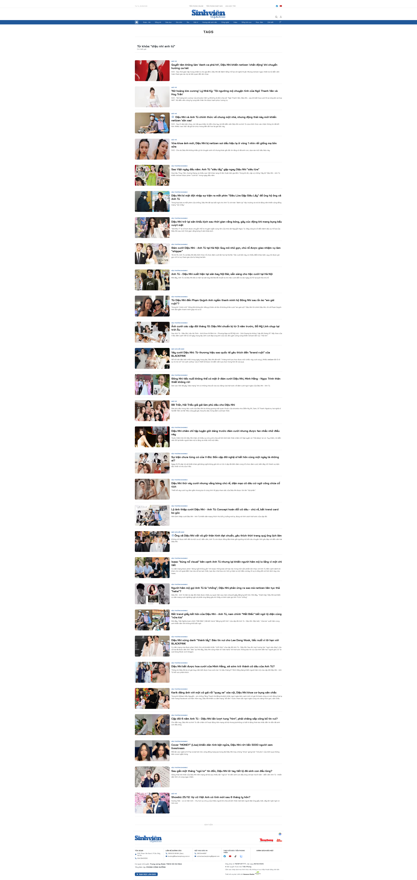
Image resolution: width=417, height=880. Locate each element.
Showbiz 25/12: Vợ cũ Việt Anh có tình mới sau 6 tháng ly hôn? (210, 797)
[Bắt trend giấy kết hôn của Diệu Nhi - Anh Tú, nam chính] (152, 620)
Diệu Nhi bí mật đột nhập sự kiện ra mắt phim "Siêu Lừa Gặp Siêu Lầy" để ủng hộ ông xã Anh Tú (226, 197)
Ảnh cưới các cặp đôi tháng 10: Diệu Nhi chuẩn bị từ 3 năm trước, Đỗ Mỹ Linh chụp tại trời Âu (225, 328)
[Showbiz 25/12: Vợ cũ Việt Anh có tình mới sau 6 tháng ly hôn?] (152, 803)
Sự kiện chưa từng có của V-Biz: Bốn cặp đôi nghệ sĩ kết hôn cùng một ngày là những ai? (225, 458)
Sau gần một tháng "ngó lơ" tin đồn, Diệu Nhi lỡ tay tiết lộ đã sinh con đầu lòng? (221, 771)
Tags (208, 32)
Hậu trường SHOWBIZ (179, 166)
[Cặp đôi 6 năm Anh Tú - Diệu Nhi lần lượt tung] (152, 724)
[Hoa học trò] (279, 831)
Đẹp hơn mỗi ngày (177, 349)
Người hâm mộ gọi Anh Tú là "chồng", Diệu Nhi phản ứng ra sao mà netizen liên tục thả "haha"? (225, 589)
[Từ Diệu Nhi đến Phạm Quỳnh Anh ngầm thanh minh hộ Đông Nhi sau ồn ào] (152, 306)
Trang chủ (136, 22)
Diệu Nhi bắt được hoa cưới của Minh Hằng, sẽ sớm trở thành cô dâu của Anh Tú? (223, 666)
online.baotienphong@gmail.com (208, 847)
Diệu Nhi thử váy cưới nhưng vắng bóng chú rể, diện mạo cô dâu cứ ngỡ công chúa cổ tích (225, 485)
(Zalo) (181, 844)
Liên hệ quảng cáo (173, 841)
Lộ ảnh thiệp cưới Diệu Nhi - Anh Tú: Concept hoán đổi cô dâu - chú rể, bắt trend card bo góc (225, 511)
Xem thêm (280, 22)
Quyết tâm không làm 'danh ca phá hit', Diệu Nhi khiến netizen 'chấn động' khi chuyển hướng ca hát (224, 66)
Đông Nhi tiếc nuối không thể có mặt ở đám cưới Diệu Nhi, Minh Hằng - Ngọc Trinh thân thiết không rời (225, 380)
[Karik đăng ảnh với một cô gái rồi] (152, 698)
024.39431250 (142, 849)
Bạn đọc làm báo (147, 865)
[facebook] (277, 6)
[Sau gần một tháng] (152, 776)
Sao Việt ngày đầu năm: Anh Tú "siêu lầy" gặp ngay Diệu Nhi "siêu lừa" (215, 169)
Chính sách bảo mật (265, 841)
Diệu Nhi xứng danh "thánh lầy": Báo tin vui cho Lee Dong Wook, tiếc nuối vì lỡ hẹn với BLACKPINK (225, 642)
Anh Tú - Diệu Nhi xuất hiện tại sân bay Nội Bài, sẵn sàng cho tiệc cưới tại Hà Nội (222, 274)
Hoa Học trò (230, 6)
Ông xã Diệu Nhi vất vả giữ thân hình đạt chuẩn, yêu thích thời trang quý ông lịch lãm (228, 535)
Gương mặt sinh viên (209, 22)
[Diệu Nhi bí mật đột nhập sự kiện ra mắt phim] (152, 201)
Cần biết (270, 22)
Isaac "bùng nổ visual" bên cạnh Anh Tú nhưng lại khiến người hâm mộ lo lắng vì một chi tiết (226, 563)
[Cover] (152, 750)
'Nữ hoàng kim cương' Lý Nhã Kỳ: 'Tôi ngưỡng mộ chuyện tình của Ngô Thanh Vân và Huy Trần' (224, 92)
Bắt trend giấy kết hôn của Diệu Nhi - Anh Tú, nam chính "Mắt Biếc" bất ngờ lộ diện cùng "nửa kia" (226, 615)
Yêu (188, 22)
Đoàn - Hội (147, 22)
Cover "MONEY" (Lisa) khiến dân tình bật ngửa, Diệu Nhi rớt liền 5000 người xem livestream (222, 746)
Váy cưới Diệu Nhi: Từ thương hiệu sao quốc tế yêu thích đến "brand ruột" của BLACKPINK (220, 354)
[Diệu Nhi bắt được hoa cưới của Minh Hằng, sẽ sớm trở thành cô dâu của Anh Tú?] (152, 672)
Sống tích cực (247, 22)
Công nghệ (225, 22)
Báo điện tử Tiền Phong (208, 14)
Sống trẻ (158, 22)
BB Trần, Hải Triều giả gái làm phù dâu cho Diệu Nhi (203, 404)
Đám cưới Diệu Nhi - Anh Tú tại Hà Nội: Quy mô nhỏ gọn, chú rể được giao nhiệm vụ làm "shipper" (226, 249)
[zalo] (242, 847)
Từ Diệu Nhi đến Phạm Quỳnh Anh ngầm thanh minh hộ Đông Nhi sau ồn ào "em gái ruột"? (222, 301)
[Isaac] (152, 567)
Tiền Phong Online (196, 6)
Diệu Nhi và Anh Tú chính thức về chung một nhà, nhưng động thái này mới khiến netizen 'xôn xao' (223, 118)
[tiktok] (236, 846)
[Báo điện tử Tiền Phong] (266, 831)
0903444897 (201, 844)
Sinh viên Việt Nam (148, 829)
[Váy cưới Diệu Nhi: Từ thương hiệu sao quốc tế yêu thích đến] (152, 358)
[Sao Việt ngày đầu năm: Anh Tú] (152, 175)
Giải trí (196, 22)
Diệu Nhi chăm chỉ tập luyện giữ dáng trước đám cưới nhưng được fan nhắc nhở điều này (225, 432)
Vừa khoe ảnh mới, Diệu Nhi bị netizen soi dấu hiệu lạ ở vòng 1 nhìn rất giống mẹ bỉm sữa (224, 145)
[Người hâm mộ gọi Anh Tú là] (152, 593)
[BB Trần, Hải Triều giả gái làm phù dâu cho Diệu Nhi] (152, 410)
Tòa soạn (139, 841)
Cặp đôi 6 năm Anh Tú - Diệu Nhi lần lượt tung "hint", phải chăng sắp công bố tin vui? (224, 718)
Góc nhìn (179, 22)
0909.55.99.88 (173, 844)
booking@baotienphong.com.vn (179, 847)
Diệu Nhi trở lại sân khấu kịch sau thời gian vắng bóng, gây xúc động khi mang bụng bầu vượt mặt (226, 223)
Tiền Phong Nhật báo (214, 6)
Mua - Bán (259, 22)
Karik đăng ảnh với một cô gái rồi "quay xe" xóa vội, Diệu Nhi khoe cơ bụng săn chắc (224, 692)
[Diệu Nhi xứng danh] (152, 646)
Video (235, 22)
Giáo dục (168, 22)
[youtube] (281, 6)
